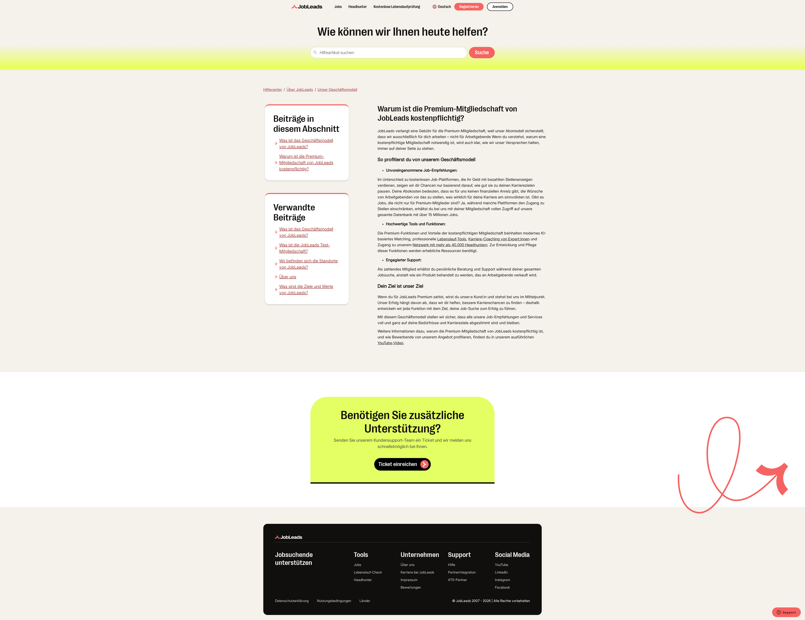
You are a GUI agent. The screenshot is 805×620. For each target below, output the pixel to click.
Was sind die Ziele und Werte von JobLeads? (306, 289)
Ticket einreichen (397, 464)
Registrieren (469, 7)
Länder (365, 601)
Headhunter (357, 7)
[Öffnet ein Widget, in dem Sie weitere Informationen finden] (786, 612)
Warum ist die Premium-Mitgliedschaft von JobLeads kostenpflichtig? (306, 162)
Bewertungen (411, 587)
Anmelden (500, 7)
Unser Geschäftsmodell (337, 89)
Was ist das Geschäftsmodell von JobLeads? (306, 143)
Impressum (409, 580)
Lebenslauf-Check (368, 572)
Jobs (338, 7)
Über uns (287, 276)
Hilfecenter (272, 89)
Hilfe (451, 565)
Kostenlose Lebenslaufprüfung (397, 7)
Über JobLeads (300, 89)
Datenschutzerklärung (292, 601)
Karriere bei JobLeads (417, 572)
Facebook (502, 587)
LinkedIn (501, 572)
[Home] (307, 7)
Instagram (502, 580)
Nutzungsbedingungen (334, 601)
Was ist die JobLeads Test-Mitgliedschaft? (304, 248)
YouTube (501, 565)
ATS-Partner (457, 580)
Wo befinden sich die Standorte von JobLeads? (308, 264)
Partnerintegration (462, 572)
